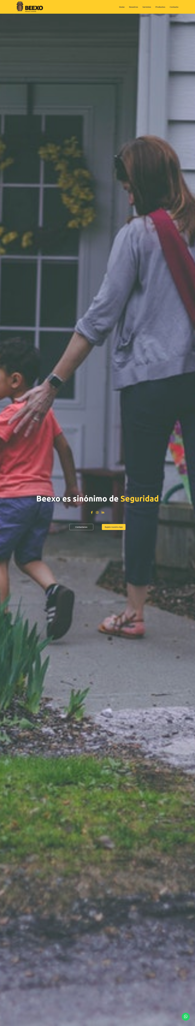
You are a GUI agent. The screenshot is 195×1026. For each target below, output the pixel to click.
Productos (160, 7)
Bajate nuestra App (114, 527)
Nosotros (133, 7)
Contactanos (81, 527)
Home (122, 7)
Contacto (174, 7)
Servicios (146, 7)
